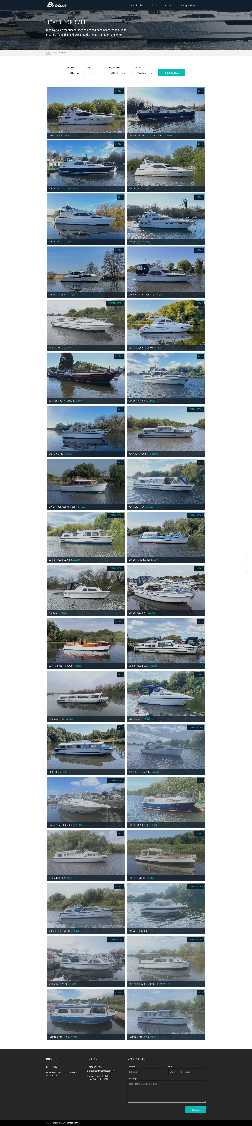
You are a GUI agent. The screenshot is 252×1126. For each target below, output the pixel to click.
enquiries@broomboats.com (101, 1070)
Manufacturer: (114, 68)
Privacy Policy (52, 1067)
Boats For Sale (137, 5)
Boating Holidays (188, 5)
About (154, 5)
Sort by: (138, 68)
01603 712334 (95, 1067)
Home (48, 52)
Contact (168, 5)
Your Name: (131, 1066)
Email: (170, 1066)
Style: (89, 68)
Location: (70, 68)
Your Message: (132, 1078)
